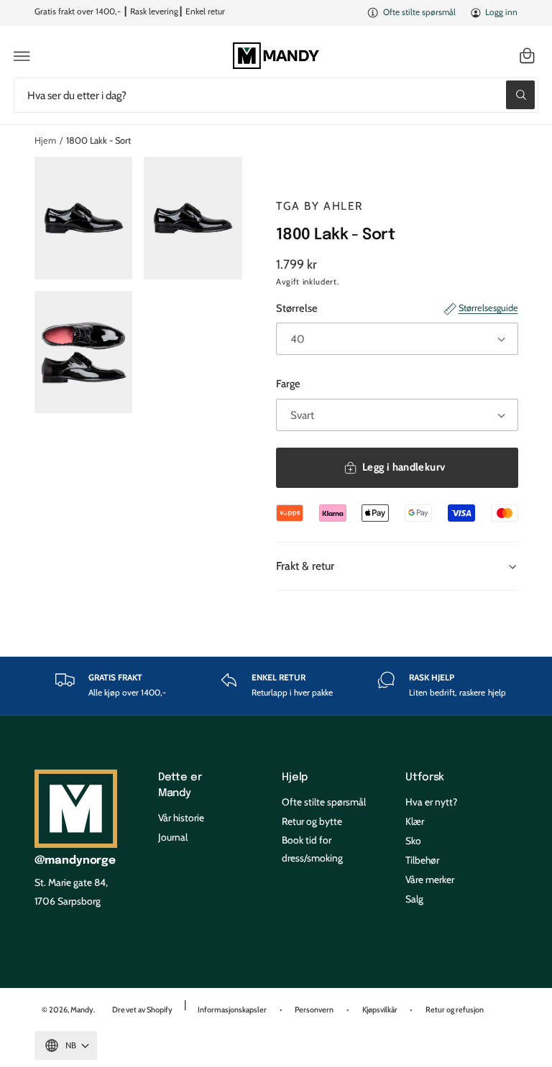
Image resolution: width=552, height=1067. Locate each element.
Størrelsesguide (488, 307)
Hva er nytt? (431, 802)
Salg (414, 899)
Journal (173, 837)
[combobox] (276, 95)
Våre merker (429, 879)
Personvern (314, 1009)
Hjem (45, 140)
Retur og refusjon (455, 1009)
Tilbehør (422, 860)
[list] (276, 686)
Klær (414, 821)
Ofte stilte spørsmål (419, 12)
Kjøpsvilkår (379, 1009)
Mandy (81, 1009)
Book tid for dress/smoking (312, 849)
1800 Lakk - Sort (98, 140)
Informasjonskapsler (232, 1009)
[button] (22, 56)
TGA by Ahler (319, 206)
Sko (413, 840)
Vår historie (181, 817)
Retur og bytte (312, 821)
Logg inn (501, 12)
